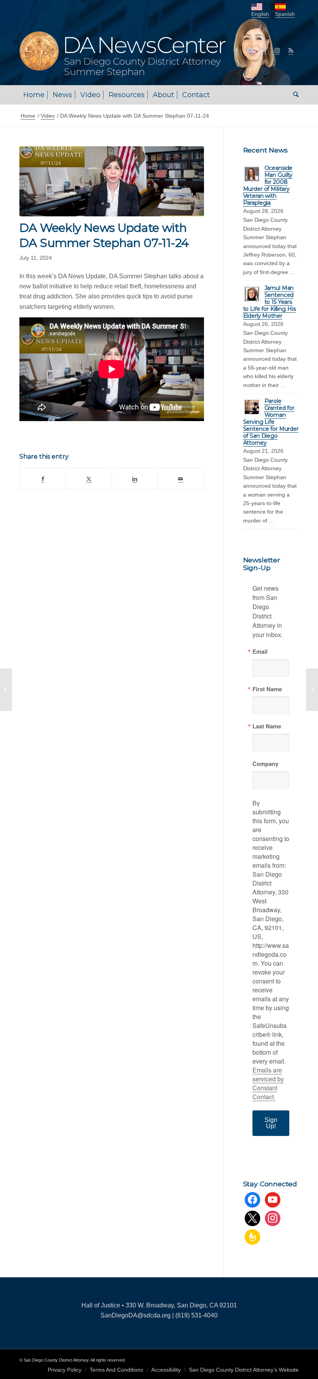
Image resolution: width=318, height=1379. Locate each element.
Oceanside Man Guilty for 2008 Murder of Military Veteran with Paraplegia (268, 185)
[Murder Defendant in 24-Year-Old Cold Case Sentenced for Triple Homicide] (6, 689)
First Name (267, 689)
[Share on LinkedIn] (134, 478)
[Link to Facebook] (236, 50)
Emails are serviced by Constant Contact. (268, 1083)
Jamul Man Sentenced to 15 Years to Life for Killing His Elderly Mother (269, 301)
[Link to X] (264, 50)
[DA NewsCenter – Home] (156, 50)
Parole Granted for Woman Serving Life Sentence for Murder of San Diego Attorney (271, 421)
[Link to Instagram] (277, 50)
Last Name (266, 726)
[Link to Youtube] (250, 50)
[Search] (294, 94)
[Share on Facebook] (43, 478)
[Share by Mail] (180, 478)
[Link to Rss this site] (291, 50)
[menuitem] (33, 94)
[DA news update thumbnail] (111, 181)
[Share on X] (88, 478)
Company (265, 764)
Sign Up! (270, 1123)
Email (260, 651)
